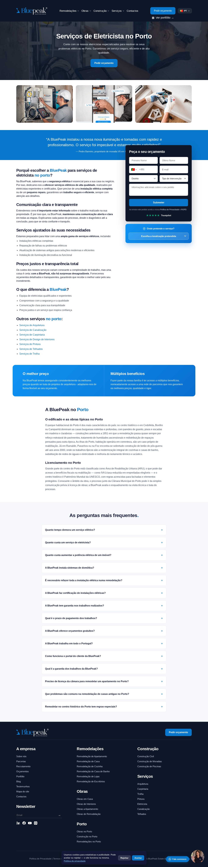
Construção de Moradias (149, 761)
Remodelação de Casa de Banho (93, 771)
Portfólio (20, 776)
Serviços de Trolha (29, 353)
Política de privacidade (75, 861)
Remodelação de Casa (88, 761)
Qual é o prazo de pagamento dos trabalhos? (71, 618)
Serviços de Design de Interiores (37, 339)
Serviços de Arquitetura (31, 325)
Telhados (141, 814)
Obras (84, 10)
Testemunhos (23, 786)
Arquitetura (142, 784)
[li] (18, 823)
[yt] (30, 823)
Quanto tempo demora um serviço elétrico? (70, 530)
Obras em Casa (85, 799)
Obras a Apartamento (87, 809)
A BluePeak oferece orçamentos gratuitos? (70, 631)
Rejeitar (124, 858)
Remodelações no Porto (89, 841)
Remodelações (68, 10)
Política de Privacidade (169, 210)
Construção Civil (145, 756)
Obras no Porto (84, 831)
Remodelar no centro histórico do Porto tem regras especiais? (81, 706)
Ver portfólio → (163, 17)
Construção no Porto (87, 836)
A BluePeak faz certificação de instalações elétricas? (75, 593)
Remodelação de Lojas (88, 776)
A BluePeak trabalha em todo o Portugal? (69, 643)
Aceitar (138, 858)
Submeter (158, 202)
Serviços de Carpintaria (32, 334)
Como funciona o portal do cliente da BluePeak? (73, 656)
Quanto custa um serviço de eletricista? (68, 542)
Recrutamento (23, 766)
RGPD (184, 210)
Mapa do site (22, 791)
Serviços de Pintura (30, 344)
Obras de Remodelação (88, 814)
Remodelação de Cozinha (89, 766)
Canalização (143, 809)
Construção (100, 10)
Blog (18, 781)
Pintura (140, 799)
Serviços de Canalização (32, 330)
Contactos (132, 10)
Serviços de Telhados (31, 349)
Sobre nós (21, 756)
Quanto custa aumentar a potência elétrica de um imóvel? (78, 555)
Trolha (140, 794)
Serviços (117, 10)
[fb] (24, 823)
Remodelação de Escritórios (91, 781)
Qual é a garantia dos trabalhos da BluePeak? (71, 668)
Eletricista (142, 804)
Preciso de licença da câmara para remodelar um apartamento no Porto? (87, 681)
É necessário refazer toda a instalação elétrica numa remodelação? (83, 580)
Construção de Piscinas (149, 766)
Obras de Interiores (86, 804)
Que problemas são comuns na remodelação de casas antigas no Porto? (87, 694)
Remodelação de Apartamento (92, 756)
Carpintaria (142, 789)
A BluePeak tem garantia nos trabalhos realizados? (74, 605)
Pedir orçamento (163, 10)
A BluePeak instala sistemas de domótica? (69, 567)
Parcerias (21, 761)
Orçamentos (22, 771)
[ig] (36, 823)
